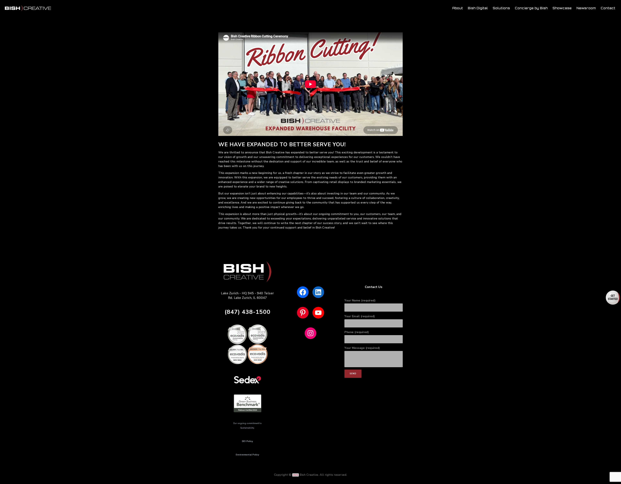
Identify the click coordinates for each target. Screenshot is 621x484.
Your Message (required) (362, 348)
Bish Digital (478, 8)
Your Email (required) (359, 316)
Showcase (562, 8)
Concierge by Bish (531, 8)
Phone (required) (356, 332)
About (457, 8)
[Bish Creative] (28, 8)
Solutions (501, 8)
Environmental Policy (247, 454)
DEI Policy (247, 441)
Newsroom (586, 8)
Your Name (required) (360, 300)
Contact (608, 8)
